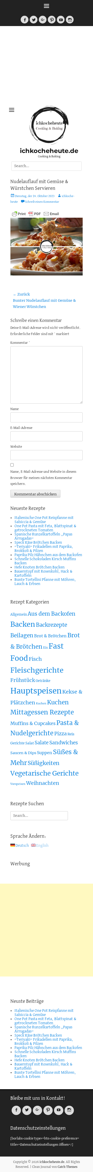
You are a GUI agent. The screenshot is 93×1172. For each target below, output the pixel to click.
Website (16, 447)
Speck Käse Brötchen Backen (38, 543)
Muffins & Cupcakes (33, 723)
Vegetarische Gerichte (44, 773)
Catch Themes (68, 1167)
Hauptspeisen (35, 691)
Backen (22, 624)
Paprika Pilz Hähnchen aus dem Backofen (48, 555)
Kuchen (41, 703)
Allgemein (18, 614)
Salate (42, 743)
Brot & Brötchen (50, 635)
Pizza (60, 734)
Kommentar (20, 343)
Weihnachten (42, 783)
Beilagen (21, 635)
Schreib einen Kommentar (42, 202)
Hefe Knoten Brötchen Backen (39, 567)
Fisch (35, 659)
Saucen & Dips (23, 753)
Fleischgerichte (37, 670)
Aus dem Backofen (51, 614)
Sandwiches (63, 742)
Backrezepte (51, 625)
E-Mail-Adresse (21, 428)
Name (14, 409)
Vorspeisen (17, 784)
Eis (45, 647)
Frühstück (22, 680)
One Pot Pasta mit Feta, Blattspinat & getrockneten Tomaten (45, 528)
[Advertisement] (46, 67)
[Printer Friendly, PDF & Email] (35, 213)
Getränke (43, 681)
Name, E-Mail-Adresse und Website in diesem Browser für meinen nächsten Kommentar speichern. (43, 478)
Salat (29, 743)
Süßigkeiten (43, 763)
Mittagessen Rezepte (42, 712)
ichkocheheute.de (49, 150)
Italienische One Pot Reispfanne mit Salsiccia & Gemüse (44, 520)
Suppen (44, 752)
